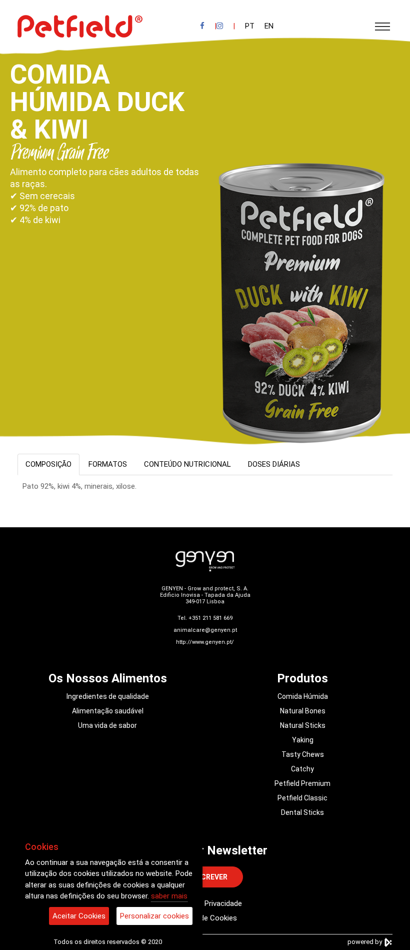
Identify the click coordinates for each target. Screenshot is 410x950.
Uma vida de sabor (107, 725)
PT (249, 26)
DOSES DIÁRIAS (274, 464)
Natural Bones (303, 711)
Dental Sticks (302, 812)
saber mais (169, 895)
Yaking (303, 740)
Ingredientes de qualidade (107, 696)
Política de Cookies (205, 917)
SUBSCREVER (205, 877)
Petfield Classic (303, 798)
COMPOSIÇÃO (49, 464)
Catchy (302, 769)
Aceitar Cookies (79, 915)
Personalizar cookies (154, 915)
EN (269, 26)
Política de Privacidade (205, 903)
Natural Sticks (303, 725)
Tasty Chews (303, 754)
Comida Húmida (303, 696)
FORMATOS (107, 464)
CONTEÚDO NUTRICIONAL (187, 464)
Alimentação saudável (108, 711)
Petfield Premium (302, 783)
